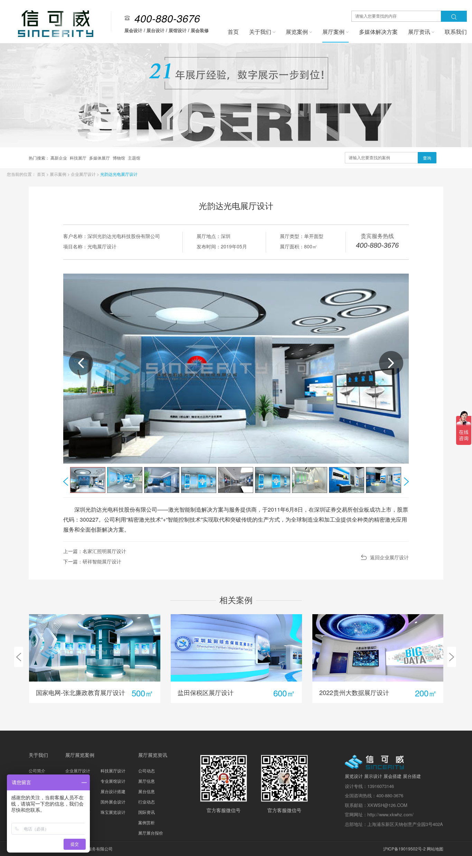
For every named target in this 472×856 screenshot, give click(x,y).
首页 (41, 174)
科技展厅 (78, 158)
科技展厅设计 (113, 770)
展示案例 (58, 174)
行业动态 (146, 802)
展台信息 (146, 791)
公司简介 (37, 770)
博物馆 (119, 158)
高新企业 (59, 158)
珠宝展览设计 (113, 812)
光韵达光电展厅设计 (119, 174)
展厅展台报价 (150, 833)
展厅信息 (146, 781)
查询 (427, 158)
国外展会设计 (113, 802)
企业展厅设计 (84, 174)
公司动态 (146, 770)
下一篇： (92, 561)
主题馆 (134, 158)
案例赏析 (146, 822)
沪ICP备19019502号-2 (404, 849)
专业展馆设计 (113, 781)
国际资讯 (146, 812)
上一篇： (94, 551)
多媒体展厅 (100, 158)
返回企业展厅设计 (389, 557)
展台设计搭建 (113, 791)
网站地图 (435, 849)
